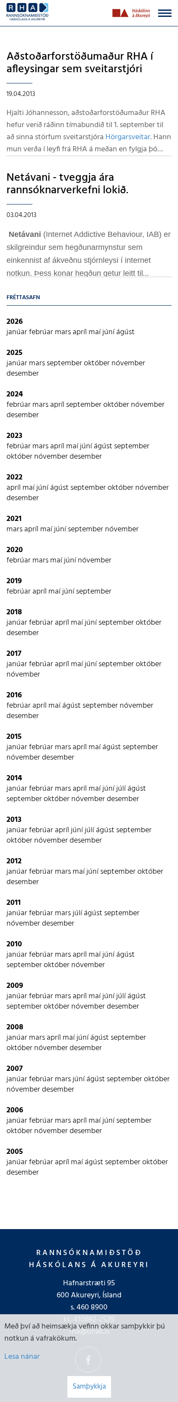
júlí (121, 788)
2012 (14, 861)
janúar (17, 332)
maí (95, 332)
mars (64, 332)
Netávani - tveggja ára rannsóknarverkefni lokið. (67, 184)
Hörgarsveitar (127, 137)
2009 (14, 986)
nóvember (128, 363)
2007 (14, 1069)
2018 (14, 612)
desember (22, 373)
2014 (14, 778)
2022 (14, 477)
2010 (14, 944)
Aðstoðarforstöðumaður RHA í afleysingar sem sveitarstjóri (79, 63)
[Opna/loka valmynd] (165, 13)
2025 (14, 353)
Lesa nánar (22, 1357)
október (97, 363)
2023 (14, 436)
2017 (14, 654)
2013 (14, 820)
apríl (81, 332)
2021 (14, 519)
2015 (14, 737)
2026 (14, 322)
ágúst (125, 332)
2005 (14, 1152)
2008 (14, 1027)
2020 (14, 550)
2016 (14, 695)
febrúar (42, 332)
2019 (14, 581)
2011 (13, 903)
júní (109, 332)
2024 (14, 394)
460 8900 (92, 1307)
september (65, 363)
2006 (14, 1110)
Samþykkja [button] (89, 1386)
